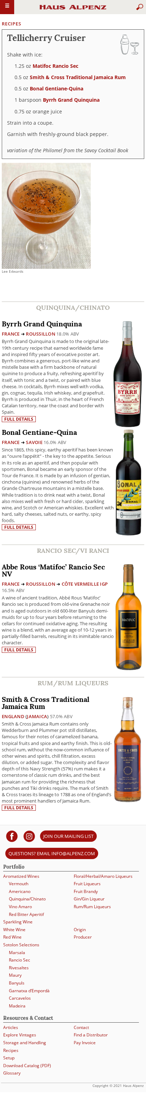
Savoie (34, 442)
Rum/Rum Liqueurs (92, 907)
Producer (83, 937)
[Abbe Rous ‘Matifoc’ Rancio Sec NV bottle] (129, 616)
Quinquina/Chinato (27, 899)
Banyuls (16, 983)
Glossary (12, 1073)
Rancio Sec (19, 960)
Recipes (11, 23)
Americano (19, 891)
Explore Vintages (19, 1035)
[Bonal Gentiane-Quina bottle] (129, 482)
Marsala (17, 953)
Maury (15, 975)
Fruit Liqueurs (87, 884)
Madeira (17, 1006)
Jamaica (37, 716)
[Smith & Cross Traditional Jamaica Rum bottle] (127, 749)
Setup (9, 1058)
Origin (80, 930)
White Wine (14, 930)
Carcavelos (20, 998)
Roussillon (40, 334)
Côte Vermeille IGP (85, 584)
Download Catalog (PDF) (27, 1066)
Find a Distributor (91, 1035)
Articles (10, 1027)
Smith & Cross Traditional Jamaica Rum (78, 77)
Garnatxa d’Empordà (29, 991)
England (13, 716)
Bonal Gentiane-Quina (56, 88)
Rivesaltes (19, 968)
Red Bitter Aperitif (26, 914)
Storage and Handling (24, 1043)
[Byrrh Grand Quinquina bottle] (127, 373)
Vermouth (18, 884)
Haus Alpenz (73, 10)
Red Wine (12, 937)
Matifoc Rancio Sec (55, 66)
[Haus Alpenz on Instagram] (29, 835)
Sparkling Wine (18, 922)
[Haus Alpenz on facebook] (11, 835)
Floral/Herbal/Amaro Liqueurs (103, 876)
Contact (81, 1027)
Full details (18, 419)
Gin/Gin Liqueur (89, 899)
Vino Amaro (20, 907)
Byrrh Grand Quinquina (71, 99)
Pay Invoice (85, 1043)
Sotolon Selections (21, 945)
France (11, 334)
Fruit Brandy (86, 891)
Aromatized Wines (21, 876)
